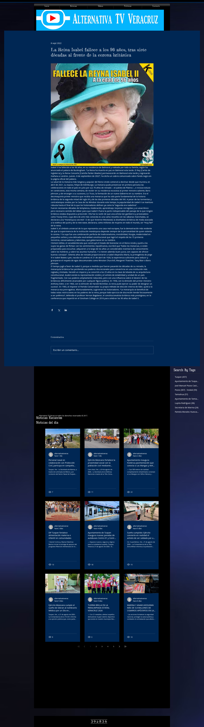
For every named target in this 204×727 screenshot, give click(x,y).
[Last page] (125, 646)
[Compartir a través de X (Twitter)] (59, 310)
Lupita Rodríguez (185, 403)
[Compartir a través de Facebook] (52, 310)
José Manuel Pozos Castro (187, 385)
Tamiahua (181, 394)
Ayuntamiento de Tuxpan (187, 381)
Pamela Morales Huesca (187, 411)
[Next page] (119, 646)
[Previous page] (84, 646)
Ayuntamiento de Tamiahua (187, 398)
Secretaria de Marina (186, 407)
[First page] (78, 646)
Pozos (180, 390)
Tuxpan (181, 377)
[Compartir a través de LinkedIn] (65, 310)
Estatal (192, 390)
